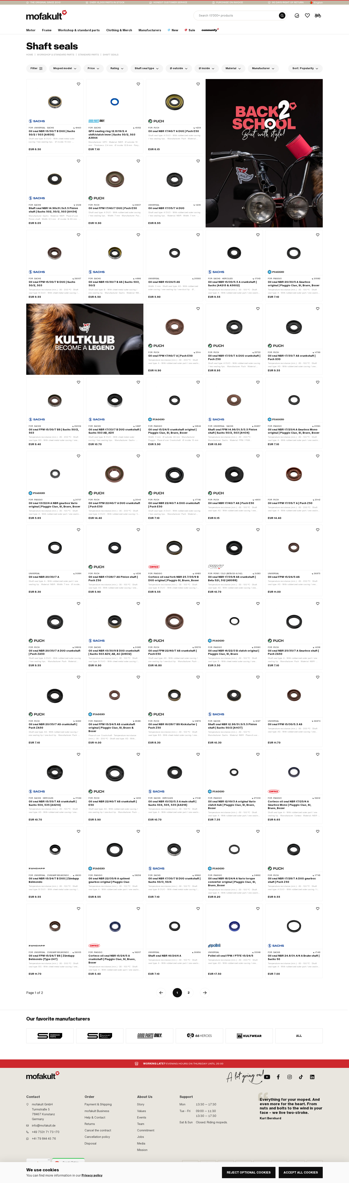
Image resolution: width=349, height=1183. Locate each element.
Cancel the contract (98, 1130)
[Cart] (318, 15)
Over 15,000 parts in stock (107, 2)
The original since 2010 (45, 2)
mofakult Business (97, 1111)
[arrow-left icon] (161, 993)
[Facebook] (278, 1077)
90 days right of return (288, 2)
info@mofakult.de (44, 1126)
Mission (142, 1150)
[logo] (46, 15)
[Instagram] (290, 1077)
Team (140, 1124)
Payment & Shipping (98, 1104)
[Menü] (48, 1160)
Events (141, 1117)
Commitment (145, 1130)
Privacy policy (92, 1175)
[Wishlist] (307, 15)
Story (140, 1104)
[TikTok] (301, 1077)
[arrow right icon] (205, 993)
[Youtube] (267, 1077)
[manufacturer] (50, 1035)
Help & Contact (95, 1117)
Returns (90, 1124)
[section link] (210, 31)
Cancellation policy (97, 1137)
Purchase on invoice (229, 2)
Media (141, 1143)
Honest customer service (170, 2)
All (299, 1036)
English (318, 2)
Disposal (90, 1143)
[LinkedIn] (312, 1077)
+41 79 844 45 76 (44, 1139)
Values (141, 1111)
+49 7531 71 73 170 (45, 1132)
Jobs (140, 1137)
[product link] (54, 116)
